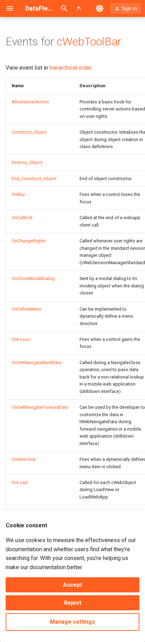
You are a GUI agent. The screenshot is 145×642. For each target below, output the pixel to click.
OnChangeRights (29, 240)
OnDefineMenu (26, 309)
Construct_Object (29, 132)
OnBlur (18, 194)
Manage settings (72, 621)
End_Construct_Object (34, 178)
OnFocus (21, 339)
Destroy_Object (27, 162)
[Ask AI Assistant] (79, 8)
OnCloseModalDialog (33, 278)
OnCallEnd (22, 217)
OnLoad (20, 482)
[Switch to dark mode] (100, 8)
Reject (72, 602)
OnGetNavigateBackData (36, 362)
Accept (72, 584)
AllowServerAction (30, 101)
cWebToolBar (89, 41)
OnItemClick (24, 459)
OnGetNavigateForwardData (40, 407)
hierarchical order (70, 67)
